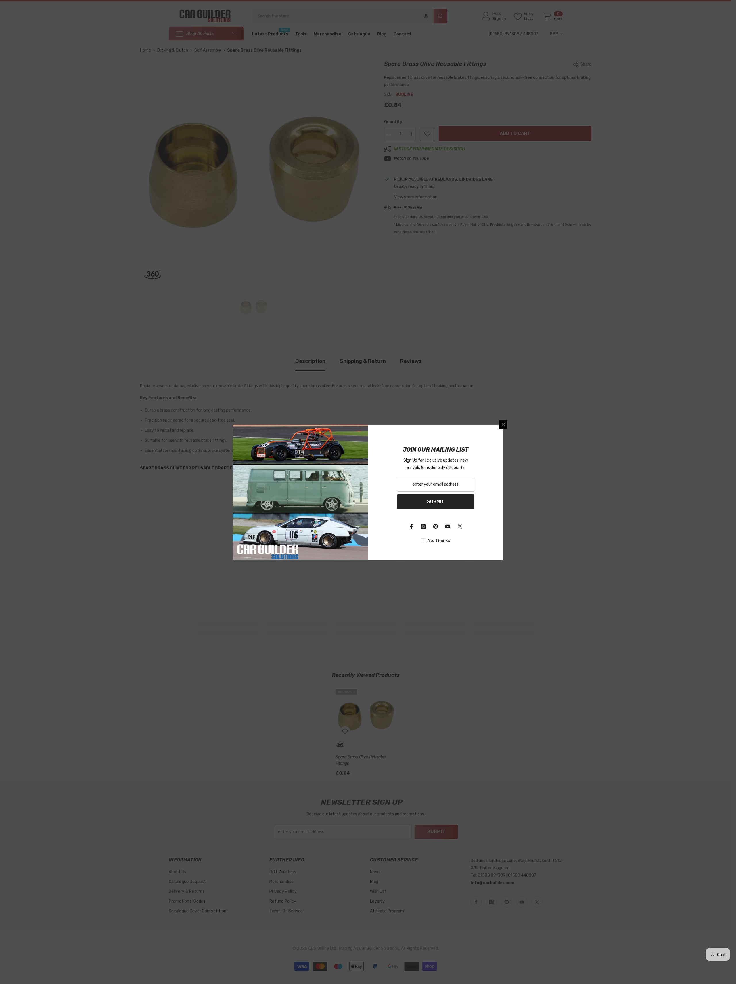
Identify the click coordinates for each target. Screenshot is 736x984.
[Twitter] (460, 526)
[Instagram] (423, 526)
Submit (435, 501)
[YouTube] (448, 526)
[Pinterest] (436, 526)
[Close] (503, 424)
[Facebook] (411, 526)
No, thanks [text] (439, 540)
